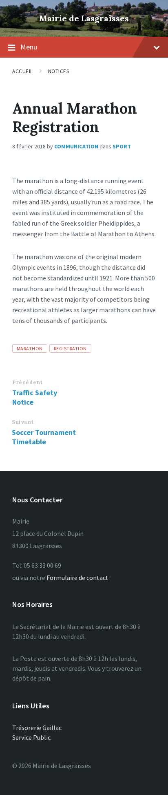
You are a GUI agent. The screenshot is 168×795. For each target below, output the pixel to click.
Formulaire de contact (77, 577)
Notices (58, 71)
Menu (28, 47)
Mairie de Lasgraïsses (84, 18)
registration (70, 348)
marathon (30, 348)
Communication (76, 146)
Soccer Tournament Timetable (44, 437)
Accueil (22, 71)
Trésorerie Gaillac (37, 727)
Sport (122, 146)
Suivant (23, 422)
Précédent (27, 382)
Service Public (31, 737)
